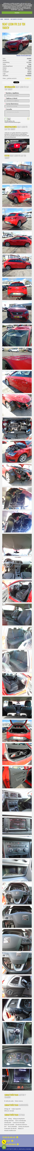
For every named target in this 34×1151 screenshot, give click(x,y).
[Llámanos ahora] (4, 1142)
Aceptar (17, 12)
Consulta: (8, 109)
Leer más (20, 9)
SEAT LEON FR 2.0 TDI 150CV (16, 19)
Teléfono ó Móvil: (11, 98)
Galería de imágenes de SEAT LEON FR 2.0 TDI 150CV (17, 44)
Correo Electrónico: (11, 104)
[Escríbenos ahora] (4, 1147)
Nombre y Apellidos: (12, 93)
